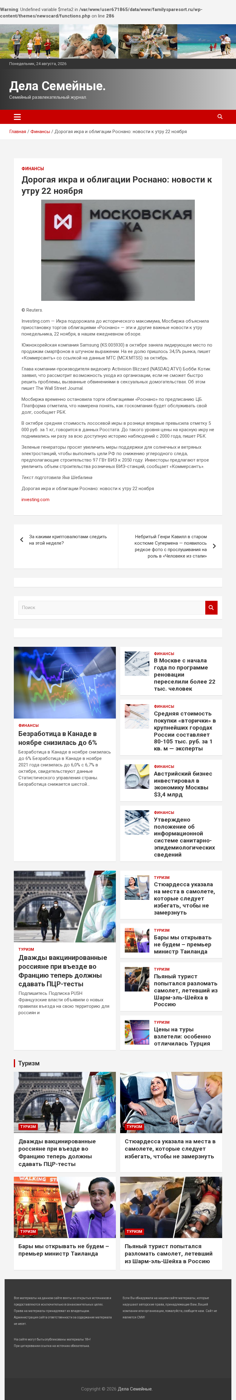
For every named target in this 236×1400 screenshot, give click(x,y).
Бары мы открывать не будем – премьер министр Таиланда (183, 944)
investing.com (35, 499)
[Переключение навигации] (17, 117)
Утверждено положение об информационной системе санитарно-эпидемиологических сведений (184, 837)
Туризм (26, 949)
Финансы (33, 168)
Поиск (211, 608)
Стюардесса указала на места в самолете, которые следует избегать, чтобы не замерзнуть (184, 898)
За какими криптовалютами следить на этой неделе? (68, 540)
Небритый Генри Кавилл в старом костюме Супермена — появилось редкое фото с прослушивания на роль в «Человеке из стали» (171, 546)
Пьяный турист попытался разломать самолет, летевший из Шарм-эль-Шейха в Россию (186, 990)
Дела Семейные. (57, 86)
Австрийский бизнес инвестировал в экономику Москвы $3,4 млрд (183, 784)
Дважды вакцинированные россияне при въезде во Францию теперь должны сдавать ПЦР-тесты (57, 1153)
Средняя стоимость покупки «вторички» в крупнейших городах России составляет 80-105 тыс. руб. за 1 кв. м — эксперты (185, 731)
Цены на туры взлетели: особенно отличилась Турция (182, 1036)
